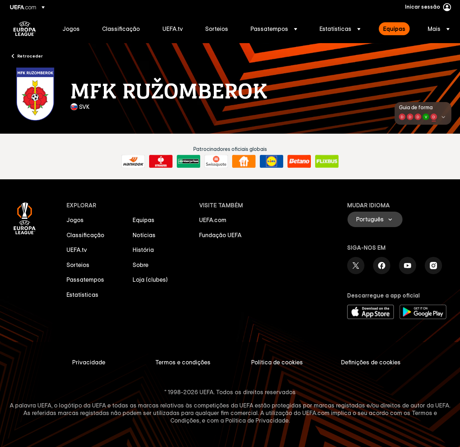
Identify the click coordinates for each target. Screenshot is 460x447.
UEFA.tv (76, 249)
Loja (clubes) (150, 279)
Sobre (140, 265)
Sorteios (77, 265)
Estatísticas (82, 294)
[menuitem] (73, 29)
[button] (274, 29)
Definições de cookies (371, 362)
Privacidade (88, 362)
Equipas (144, 220)
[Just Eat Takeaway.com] (244, 161)
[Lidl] (271, 161)
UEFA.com (212, 220)
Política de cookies (277, 362)
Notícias (144, 235)
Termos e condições (183, 362)
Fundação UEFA (220, 235)
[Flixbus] (327, 161)
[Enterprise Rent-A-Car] (188, 161)
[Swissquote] (216, 161)
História (143, 249)
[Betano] (299, 161)
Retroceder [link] (30, 55)
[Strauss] (160, 161)
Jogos (75, 220)
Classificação (85, 235)
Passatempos (85, 279)
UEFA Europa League (25, 29)
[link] (71, 29)
